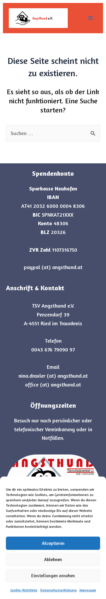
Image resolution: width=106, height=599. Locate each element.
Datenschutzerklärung (58, 590)
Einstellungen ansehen (53, 575)
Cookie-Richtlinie (23, 590)
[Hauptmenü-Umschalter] (90, 18)
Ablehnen (53, 559)
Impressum (88, 590)
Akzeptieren (53, 543)
